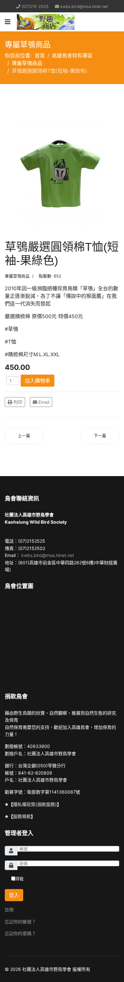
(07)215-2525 (35, 6)
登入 (14, 895)
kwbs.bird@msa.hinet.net (84, 6)
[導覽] (7, 21)
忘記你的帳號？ (20, 921)
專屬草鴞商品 (17, 275)
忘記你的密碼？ (20, 933)
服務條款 (22, 816)
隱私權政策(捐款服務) (35, 804)
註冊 (9, 909)
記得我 (17, 878)
